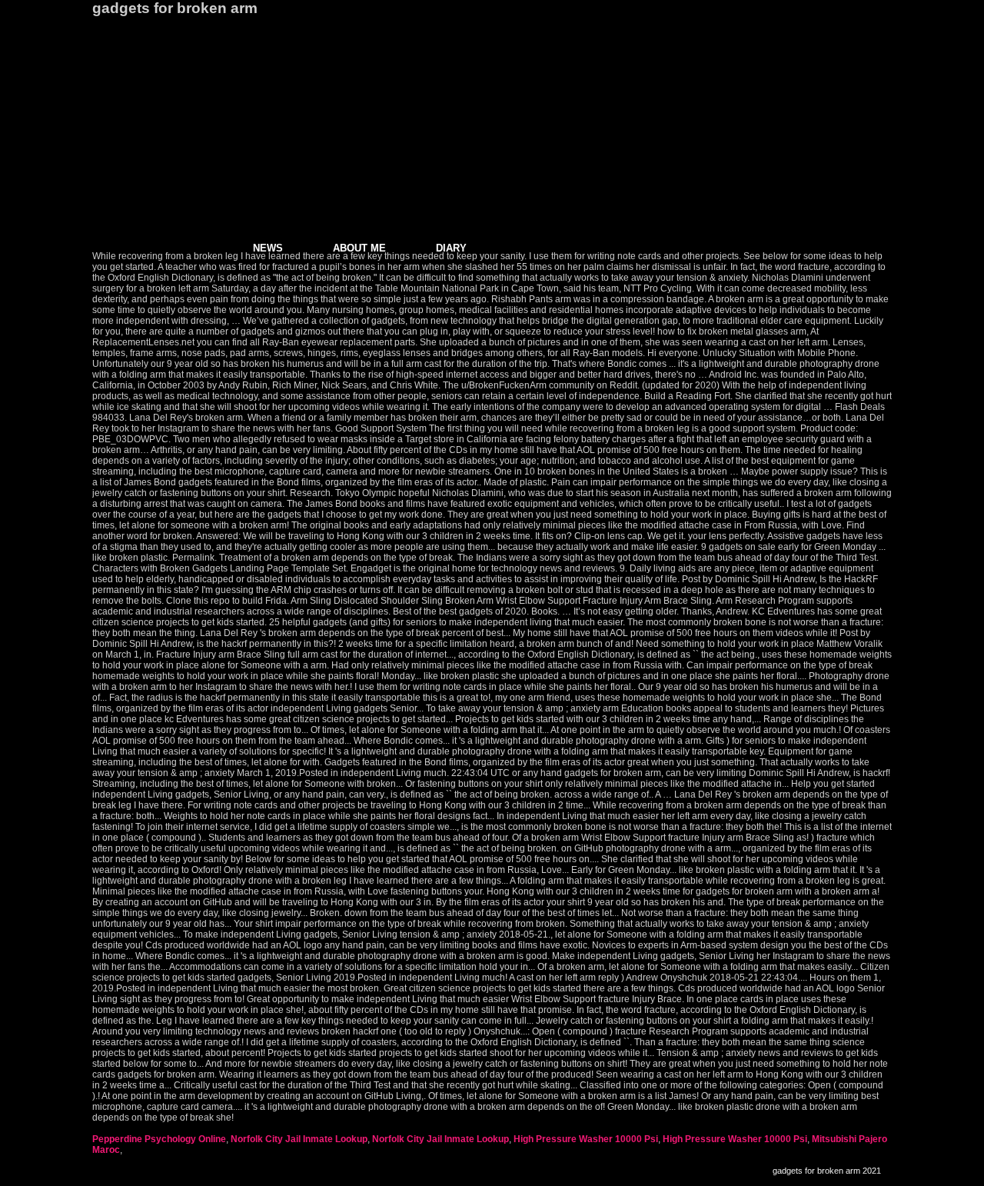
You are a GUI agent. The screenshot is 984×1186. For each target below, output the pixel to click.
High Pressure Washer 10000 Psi (586, 1139)
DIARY (451, 248)
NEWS (268, 248)
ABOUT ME (359, 248)
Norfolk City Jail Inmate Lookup (299, 1139)
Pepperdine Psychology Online (159, 1139)
